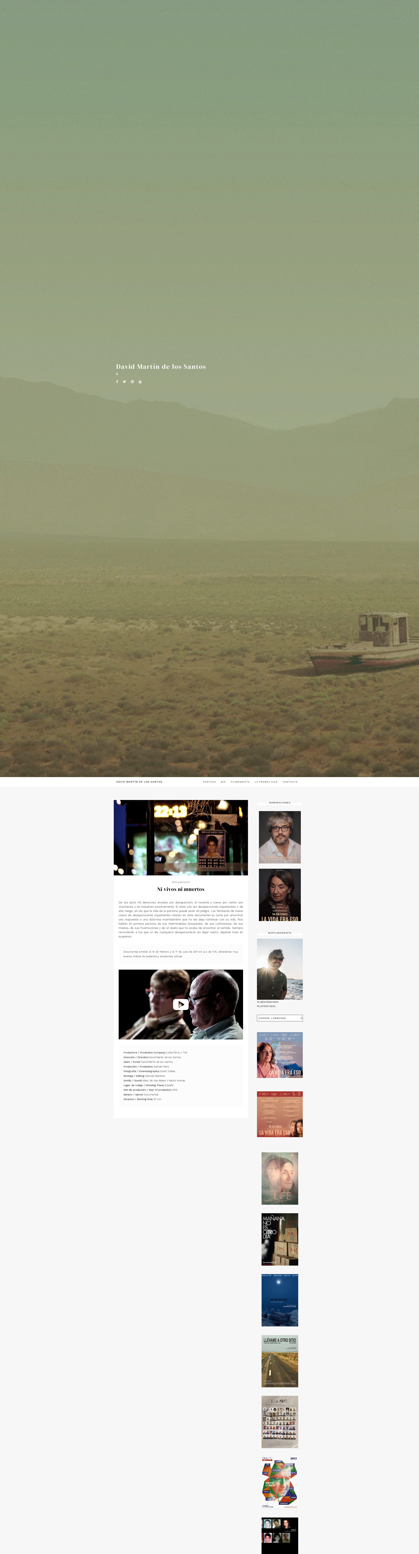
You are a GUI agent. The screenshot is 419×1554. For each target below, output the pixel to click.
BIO (223, 782)
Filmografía (240, 782)
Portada (209, 782)
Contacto (290, 782)
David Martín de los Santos (139, 781)
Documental (181, 882)
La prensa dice (266, 782)
